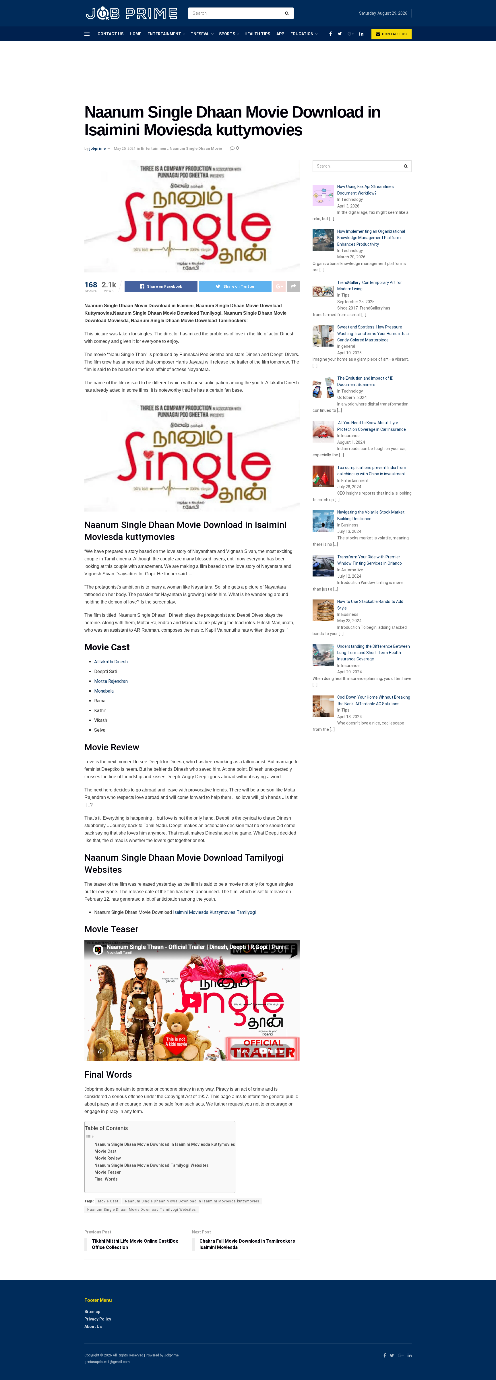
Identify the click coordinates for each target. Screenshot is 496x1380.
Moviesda (198, 912)
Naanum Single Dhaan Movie (196, 148)
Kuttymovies (222, 912)
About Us (93, 1326)
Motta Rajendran (111, 681)
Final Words (106, 1179)
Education (301, 34)
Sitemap (92, 1311)
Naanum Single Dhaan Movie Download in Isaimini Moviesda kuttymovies (164, 1144)
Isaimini (180, 912)
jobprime (97, 148)
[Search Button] (288, 13)
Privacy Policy (97, 1319)
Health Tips (257, 34)
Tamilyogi (246, 912)
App (280, 34)
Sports (227, 34)
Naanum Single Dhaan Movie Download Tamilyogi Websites (151, 1165)
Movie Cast (105, 1151)
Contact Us (110, 34)
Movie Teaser (107, 1172)
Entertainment (164, 34)
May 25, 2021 (124, 148)
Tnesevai (200, 34)
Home (135, 34)
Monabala (104, 691)
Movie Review (107, 1158)
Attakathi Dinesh (111, 661)
